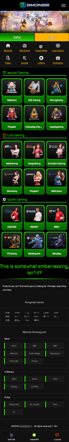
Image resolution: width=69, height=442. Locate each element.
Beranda (8, 50)
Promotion (58, 62)
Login (51, 37)
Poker (8, 62)
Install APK (34, 439)
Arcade (24, 62)
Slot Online (24, 50)
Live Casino (58, 50)
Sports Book (41, 50)
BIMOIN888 (25, 426)
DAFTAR (11, 439)
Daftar (17, 37)
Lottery (41, 62)
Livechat (57, 439)
